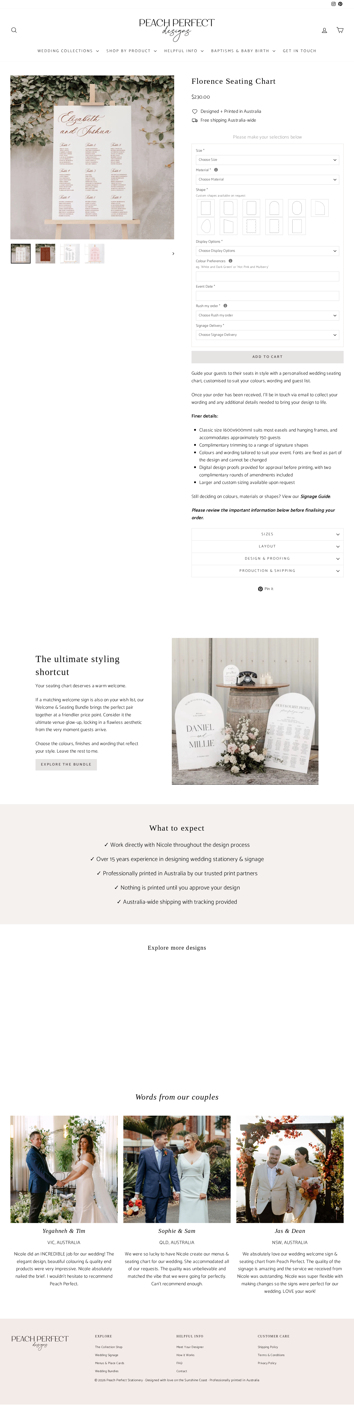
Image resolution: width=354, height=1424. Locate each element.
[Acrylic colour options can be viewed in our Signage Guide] (216, 170)
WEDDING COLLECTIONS (66, 51)
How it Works (185, 1355)
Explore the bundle (66, 765)
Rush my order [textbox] (267, 306)
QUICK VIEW (50, 1038)
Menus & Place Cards (109, 1363)
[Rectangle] (206, 208)
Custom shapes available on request (220, 195)
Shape (220, 192)
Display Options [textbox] (209, 242)
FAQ (179, 1363)
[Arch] (274, 208)
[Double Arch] (297, 208)
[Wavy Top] (297, 226)
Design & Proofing (267, 559)
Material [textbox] (244, 170)
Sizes (267, 534)
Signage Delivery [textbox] (210, 326)
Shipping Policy (268, 1347)
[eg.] (230, 261)
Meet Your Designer (190, 1347)
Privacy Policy (267, 1363)
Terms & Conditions (271, 1355)
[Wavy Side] (274, 226)
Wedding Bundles (107, 1371)
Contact (181, 1371)
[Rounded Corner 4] (252, 208)
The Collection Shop (109, 1347)
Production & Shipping (267, 571)
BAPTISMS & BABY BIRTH (241, 51)
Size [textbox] (200, 151)
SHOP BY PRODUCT (130, 51)
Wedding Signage (106, 1355)
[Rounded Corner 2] (229, 208)
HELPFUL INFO (182, 51)
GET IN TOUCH (300, 51)
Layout (267, 547)
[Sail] (320, 208)
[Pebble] (206, 226)
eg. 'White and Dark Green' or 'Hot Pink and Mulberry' (232, 267)
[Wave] (252, 226)
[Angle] (229, 226)
